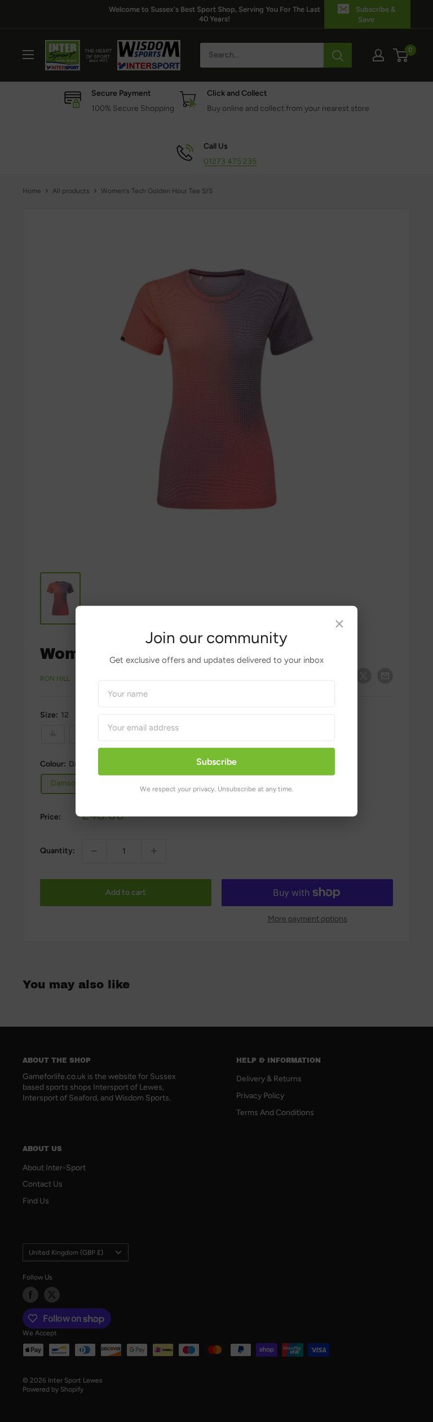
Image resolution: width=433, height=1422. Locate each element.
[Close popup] (339, 625)
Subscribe (216, 761)
